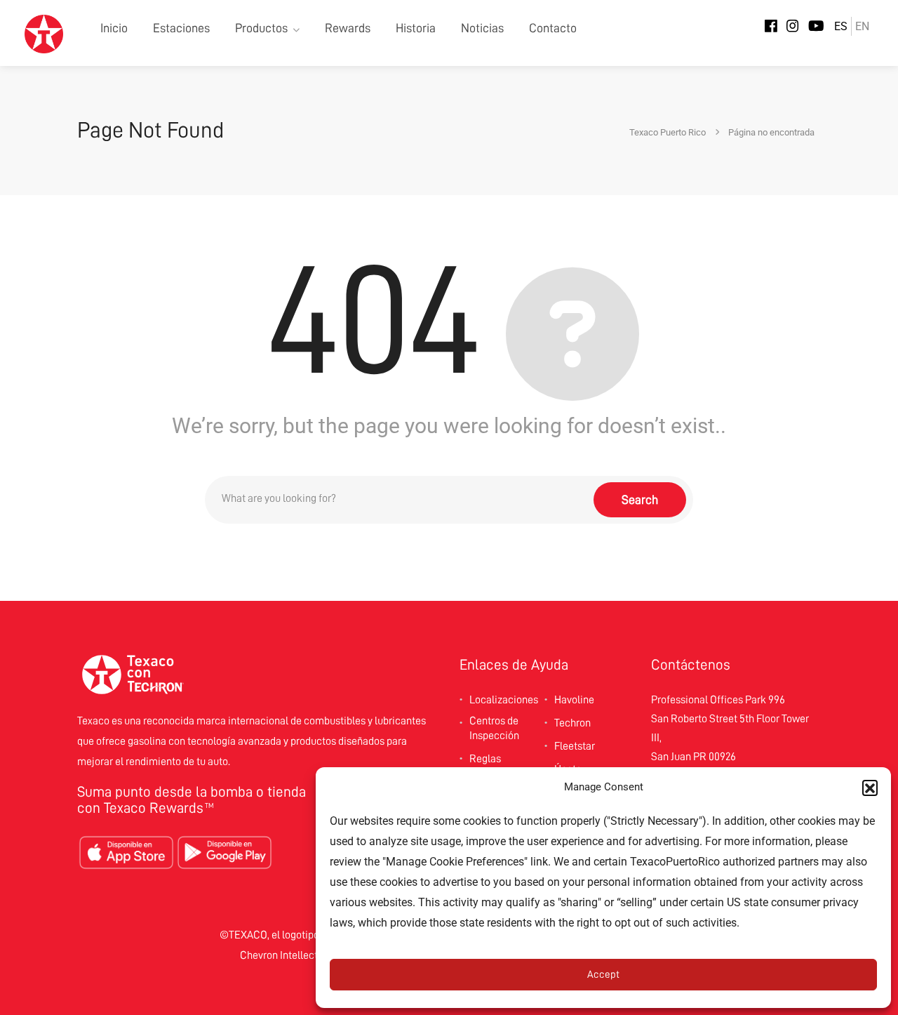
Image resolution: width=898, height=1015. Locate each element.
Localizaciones (503, 699)
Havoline (574, 699)
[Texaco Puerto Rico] (44, 33)
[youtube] (816, 26)
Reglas (485, 758)
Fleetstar (574, 746)
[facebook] (771, 26)
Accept (603, 974)
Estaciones (181, 28)
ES (840, 26)
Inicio (114, 28)
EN (862, 26)
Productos (261, 28)
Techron (572, 723)
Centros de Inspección (494, 728)
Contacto (553, 28)
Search (640, 499)
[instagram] (792, 26)
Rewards (347, 28)
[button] (870, 788)
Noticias (482, 28)
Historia (416, 28)
